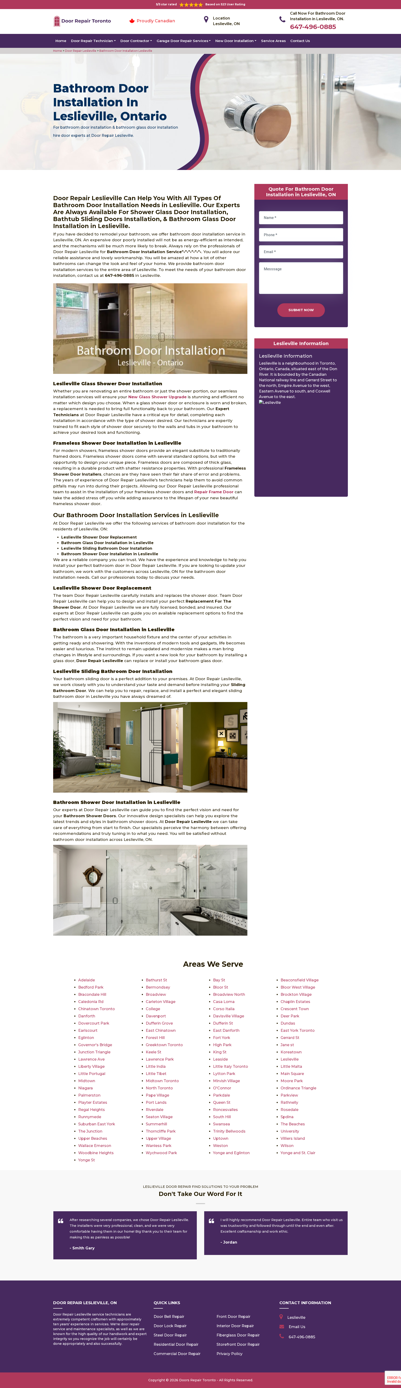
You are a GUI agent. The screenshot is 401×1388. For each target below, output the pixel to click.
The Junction (90, 1131)
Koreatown (291, 1052)
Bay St (219, 980)
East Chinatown (161, 1030)
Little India (156, 1066)
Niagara (85, 1088)
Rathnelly (289, 1102)
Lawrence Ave (91, 1059)
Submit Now (301, 310)
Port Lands (156, 1102)
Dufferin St (223, 1023)
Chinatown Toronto (96, 1009)
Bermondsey (158, 987)
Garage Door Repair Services (182, 41)
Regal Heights (91, 1109)
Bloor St (220, 987)
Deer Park (290, 1016)
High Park (222, 1045)
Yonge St (86, 1160)
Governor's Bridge (95, 1045)
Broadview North (229, 994)
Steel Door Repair (170, 1335)
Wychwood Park (161, 1153)
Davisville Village (228, 1016)
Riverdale (154, 1109)
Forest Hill (155, 1037)
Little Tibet (156, 1073)
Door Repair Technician (92, 41)
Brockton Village (296, 994)
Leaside (220, 1059)
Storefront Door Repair (238, 1344)
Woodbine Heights (96, 1153)
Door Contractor (134, 41)
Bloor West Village (298, 987)
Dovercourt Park (93, 1023)
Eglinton (86, 1037)
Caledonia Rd (90, 1001)
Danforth (86, 1016)
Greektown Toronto (164, 1045)
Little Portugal (91, 1073)
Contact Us (300, 41)
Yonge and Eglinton (231, 1153)
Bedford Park (90, 987)
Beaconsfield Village (300, 980)
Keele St (153, 1052)
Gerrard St (290, 1037)
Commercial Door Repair (177, 1354)
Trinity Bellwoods (229, 1131)
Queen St (221, 1102)
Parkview (289, 1095)
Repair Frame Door (213, 492)
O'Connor (222, 1088)
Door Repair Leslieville (80, 50)
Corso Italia (224, 1009)
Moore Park (292, 1081)
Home (60, 41)
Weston (220, 1145)
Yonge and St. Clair (298, 1153)
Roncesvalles (225, 1109)
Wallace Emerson (94, 1145)
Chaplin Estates (295, 1001)
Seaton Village (159, 1117)
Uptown (220, 1138)
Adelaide (86, 980)
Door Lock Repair (170, 1326)
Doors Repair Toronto (197, 1380)
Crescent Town (295, 1009)
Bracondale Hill (92, 994)
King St (219, 1052)
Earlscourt (87, 1030)
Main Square (292, 1073)
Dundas (288, 1023)
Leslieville (290, 1059)
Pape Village (157, 1095)
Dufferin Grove (159, 1023)
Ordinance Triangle (298, 1088)
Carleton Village (160, 1001)
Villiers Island (293, 1138)
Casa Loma (224, 1001)
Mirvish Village (226, 1081)
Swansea (221, 1124)
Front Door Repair (233, 1316)
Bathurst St (156, 980)
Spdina (287, 1117)
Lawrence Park (160, 1059)
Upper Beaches (92, 1138)
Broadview (156, 994)
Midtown (86, 1081)
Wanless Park (158, 1145)
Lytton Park (224, 1073)
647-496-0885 (313, 27)
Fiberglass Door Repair (238, 1335)
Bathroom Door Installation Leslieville (125, 50)
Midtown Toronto (162, 1081)
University (290, 1131)
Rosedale (289, 1109)
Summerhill (156, 1124)
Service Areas (273, 41)
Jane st (287, 1045)
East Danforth (226, 1030)
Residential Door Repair (176, 1344)
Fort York (221, 1037)
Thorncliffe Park (161, 1131)
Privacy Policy (230, 1354)
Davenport (156, 1016)
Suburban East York (96, 1124)
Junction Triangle (94, 1052)
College (153, 1009)
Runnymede (89, 1117)
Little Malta (291, 1066)
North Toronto (159, 1088)
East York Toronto (298, 1030)
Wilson (287, 1145)
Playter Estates (92, 1102)
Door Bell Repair (169, 1316)
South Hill (222, 1117)
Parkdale (221, 1095)
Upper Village (158, 1138)
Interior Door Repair (235, 1326)
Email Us (297, 1327)
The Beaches (293, 1124)
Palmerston (89, 1095)
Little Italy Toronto (230, 1066)
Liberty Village (91, 1066)
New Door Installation (234, 41)
